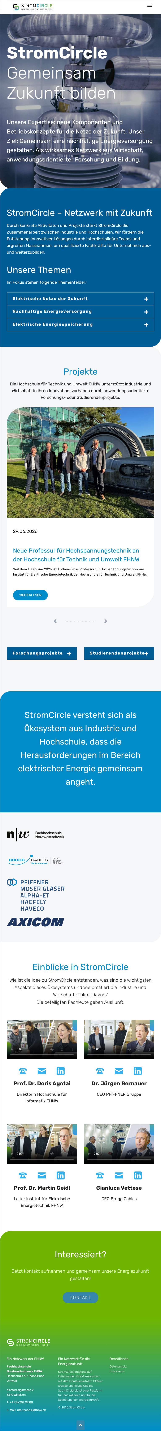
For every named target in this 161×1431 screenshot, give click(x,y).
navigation (149, 7)
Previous (55, 621)
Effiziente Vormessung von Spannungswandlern (75, 621)
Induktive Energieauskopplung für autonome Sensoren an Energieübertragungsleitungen (78, 621)
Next (105, 621)
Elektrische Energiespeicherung (53, 324)
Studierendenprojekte (117, 653)
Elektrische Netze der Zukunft (50, 298)
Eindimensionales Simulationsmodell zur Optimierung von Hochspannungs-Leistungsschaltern (90, 621)
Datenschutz (118, 1366)
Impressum (117, 1371)
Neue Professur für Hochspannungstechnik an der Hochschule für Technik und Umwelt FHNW (67, 621)
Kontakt (80, 1297)
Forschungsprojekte (38, 653)
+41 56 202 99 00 (21, 1402)
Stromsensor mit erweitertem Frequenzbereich (94, 621)
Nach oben (80, 1425)
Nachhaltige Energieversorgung (52, 311)
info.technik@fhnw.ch (31, 1410)
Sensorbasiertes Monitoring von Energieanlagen (82, 621)
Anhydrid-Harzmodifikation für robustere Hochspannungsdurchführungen (71, 621)
